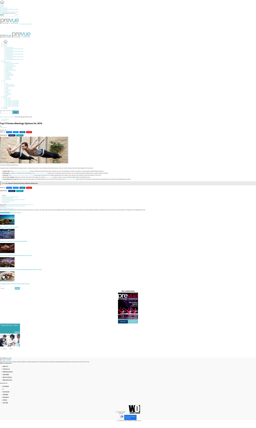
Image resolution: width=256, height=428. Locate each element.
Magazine (2, 5)
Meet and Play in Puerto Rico (9, 227)
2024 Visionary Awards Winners (12, 102)
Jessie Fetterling (3, 127)
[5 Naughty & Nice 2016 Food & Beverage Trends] (7, 281)
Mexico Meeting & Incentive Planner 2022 (14, 59)
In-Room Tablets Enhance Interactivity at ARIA (15, 205)
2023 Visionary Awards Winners (12, 103)
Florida (6, 95)
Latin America (8, 90)
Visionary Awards (7, 98)
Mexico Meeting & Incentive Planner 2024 (14, 54)
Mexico (7, 91)
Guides (1, 6)
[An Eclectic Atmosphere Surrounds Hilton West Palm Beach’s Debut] (7, 266)
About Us (5, 366)
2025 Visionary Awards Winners (12, 100)
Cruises (6, 87)
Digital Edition (123, 321)
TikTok (5, 400)
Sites (4, 80)
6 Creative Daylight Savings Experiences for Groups (16, 255)
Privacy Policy (7, 377)
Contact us (6, 369)
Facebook (6, 386)
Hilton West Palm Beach (8, 198)
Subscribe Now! (133, 321)
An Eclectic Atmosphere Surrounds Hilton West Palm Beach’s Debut (21, 269)
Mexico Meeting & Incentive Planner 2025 (9, 11)
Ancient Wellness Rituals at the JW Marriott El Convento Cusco (19, 204)
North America (8, 94)
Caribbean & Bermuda (10, 86)
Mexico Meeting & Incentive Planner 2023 (14, 56)
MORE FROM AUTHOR (15, 212)
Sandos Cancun (6, 202)
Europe (6, 88)
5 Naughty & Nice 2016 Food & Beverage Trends (15, 283)
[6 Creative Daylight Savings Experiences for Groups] (7, 252)
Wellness (4, 120)
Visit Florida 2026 (4, 7)
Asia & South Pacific (9, 84)
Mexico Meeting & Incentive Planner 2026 (9, 9)
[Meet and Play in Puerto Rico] (7, 224)
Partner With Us (8, 371)
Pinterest (6, 397)
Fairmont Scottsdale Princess (9, 200)
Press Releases (7, 380)
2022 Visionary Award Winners (12, 104)
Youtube (5, 402)
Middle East (7, 92)
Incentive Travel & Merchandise (12, 63)
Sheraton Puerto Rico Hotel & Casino (11, 196)
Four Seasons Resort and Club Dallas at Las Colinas (14, 199)
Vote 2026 (7, 99)
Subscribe (5, 108)
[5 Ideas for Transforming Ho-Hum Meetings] (7, 238)
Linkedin (5, 394)
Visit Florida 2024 (4, 13)
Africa (6, 83)
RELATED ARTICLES (5, 212)
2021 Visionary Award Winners (12, 106)
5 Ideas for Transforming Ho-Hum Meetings (13, 241)
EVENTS (5, 96)
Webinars (5, 107)
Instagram (6, 391)
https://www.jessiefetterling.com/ (7, 208)
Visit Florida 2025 (4, 10)
